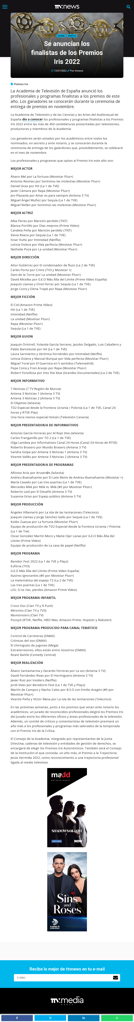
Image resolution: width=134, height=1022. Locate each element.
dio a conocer (32, 119)
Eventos (72, 36)
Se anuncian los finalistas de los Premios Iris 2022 (67, 53)
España (61, 36)
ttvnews (79, 70)
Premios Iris (21, 84)
